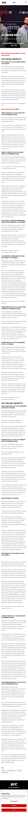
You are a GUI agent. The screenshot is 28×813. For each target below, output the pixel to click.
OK (14, 810)
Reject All (14, 805)
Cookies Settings (14, 801)
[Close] (26, 791)
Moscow (3, 770)
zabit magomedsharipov (11, 770)
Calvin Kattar (19, 770)
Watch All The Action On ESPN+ (10, 53)
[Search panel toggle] (26, 2)
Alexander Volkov (5, 772)
